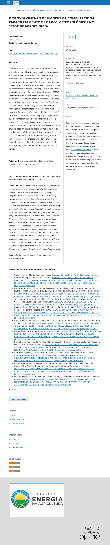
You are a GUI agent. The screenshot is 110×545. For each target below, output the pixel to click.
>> (15, 389)
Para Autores (14, 443)
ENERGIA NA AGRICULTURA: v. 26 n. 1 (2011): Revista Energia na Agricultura (48, 360)
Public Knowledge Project (81, 149)
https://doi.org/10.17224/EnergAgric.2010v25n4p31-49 (33, 53)
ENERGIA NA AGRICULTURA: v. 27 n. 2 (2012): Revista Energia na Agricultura (63, 328)
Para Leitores (14, 439)
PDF (72, 37)
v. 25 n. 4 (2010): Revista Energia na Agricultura (45, 10)
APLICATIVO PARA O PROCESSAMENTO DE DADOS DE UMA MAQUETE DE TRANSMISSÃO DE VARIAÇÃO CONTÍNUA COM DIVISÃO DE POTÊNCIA (57, 334)
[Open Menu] (9, 2)
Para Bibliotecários (16, 447)
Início (11, 10)
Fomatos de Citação (76, 83)
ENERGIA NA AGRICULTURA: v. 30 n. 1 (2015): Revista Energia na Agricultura (66, 296)
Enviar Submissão (18, 399)
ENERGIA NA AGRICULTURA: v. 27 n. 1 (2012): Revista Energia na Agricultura (48, 350)
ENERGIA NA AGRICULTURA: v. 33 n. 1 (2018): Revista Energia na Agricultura (52, 383)
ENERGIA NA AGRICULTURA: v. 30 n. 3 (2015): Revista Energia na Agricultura (59, 304)
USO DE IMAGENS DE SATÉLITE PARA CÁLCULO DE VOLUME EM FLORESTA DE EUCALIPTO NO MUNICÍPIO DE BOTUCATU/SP (57, 294)
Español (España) (16, 419)
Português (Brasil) (17, 423)
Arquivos (20, 10)
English (12, 415)
